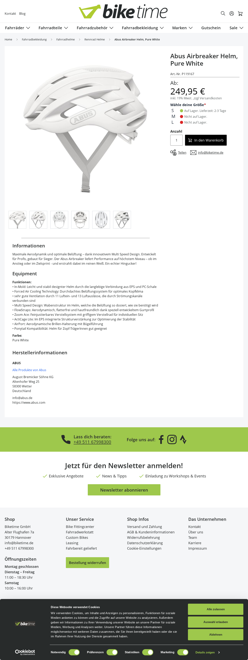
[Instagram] (172, 439)
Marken (179, 27)
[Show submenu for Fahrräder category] (27, 28)
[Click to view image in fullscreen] (86, 129)
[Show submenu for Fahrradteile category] (65, 28)
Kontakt (10, 13)
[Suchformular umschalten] (223, 13)
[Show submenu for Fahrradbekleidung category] (161, 28)
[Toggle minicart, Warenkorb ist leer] (240, 13)
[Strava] (183, 439)
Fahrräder (14, 27)
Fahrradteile (50, 27)
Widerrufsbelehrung (143, 537)
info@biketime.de (19, 543)
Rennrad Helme (94, 39)
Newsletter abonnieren (124, 490)
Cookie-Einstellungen (144, 548)
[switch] (112, 652)
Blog (22, 13)
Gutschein (211, 27)
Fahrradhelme (65, 39)
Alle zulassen (216, 609)
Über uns (195, 532)
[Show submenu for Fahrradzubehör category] (110, 28)
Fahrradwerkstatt (79, 532)
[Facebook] (161, 439)
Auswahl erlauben (215, 622)
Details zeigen (205, 652)
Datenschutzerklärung (145, 543)
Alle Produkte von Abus (29, 370)
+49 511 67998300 (92, 442)
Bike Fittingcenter (80, 526)
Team (192, 537)
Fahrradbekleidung (140, 27)
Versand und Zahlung (144, 526)
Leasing (72, 543)
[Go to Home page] (126, 13)
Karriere (194, 543)
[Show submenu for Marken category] (190, 28)
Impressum (197, 548)
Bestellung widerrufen (87, 562)
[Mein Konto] (232, 13)
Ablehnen (215, 634)
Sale (234, 27)
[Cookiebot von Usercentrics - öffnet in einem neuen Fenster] (25, 652)
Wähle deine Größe (187, 104)
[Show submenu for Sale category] (240, 28)
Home (8, 39)
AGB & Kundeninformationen (151, 532)
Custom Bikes (77, 537)
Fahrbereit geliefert (81, 548)
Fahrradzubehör (92, 27)
